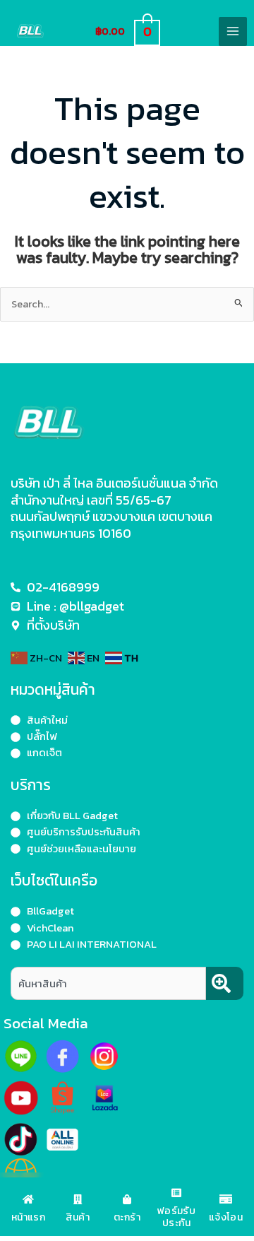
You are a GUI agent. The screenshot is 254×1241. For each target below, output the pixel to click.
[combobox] (108, 983)
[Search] (224, 983)
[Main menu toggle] (233, 31)
